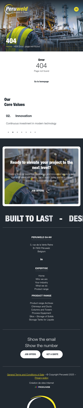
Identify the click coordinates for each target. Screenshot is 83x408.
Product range (41, 289)
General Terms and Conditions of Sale (25, 374)
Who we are (41, 279)
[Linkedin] (41, 259)
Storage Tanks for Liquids (41, 319)
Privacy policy (41, 377)
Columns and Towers (41, 309)
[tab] (8, 132)
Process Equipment (41, 313)
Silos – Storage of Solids (41, 316)
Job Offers (30, 354)
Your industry (41, 282)
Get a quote (52, 354)
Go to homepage (41, 81)
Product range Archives (41, 303)
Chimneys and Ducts (41, 306)
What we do (41, 285)
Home (9, 46)
